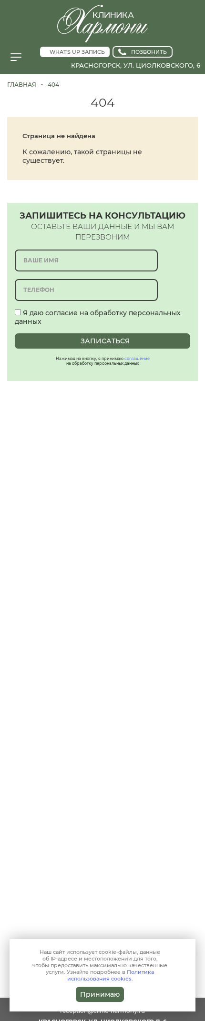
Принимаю (100, 994)
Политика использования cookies (110, 975)
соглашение (137, 358)
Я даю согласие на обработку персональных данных (98, 317)
